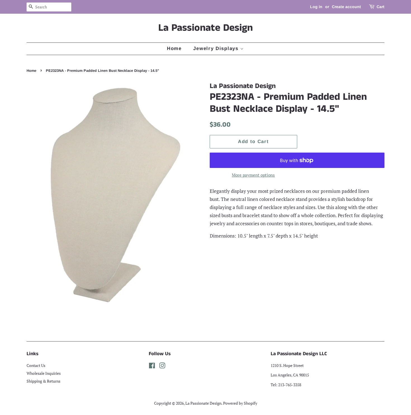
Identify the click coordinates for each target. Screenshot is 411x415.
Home (174, 48)
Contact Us (36, 365)
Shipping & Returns (43, 381)
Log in (316, 6)
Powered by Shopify (240, 403)
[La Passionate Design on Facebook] (152, 366)
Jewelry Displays (216, 48)
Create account (346, 6)
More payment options (253, 175)
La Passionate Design (205, 28)
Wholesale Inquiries (44, 373)
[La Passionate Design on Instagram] (162, 366)
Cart (380, 6)
